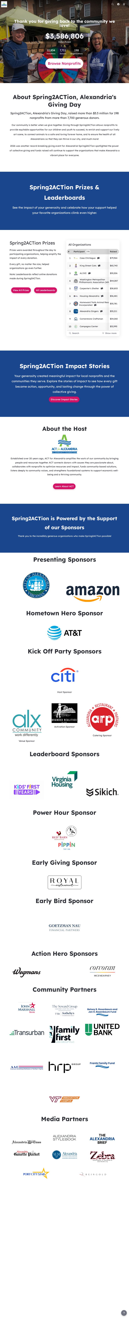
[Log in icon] (118, 4)
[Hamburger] (124, 4)
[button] (64, 443)
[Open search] (112, 4)
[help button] (124, 1313)
